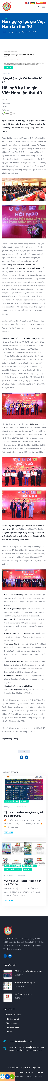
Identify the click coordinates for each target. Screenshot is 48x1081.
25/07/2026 (8, 875)
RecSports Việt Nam (23, 994)
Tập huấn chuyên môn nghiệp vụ (28, 971)
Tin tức (8, 67)
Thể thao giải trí (12, 866)
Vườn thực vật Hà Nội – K (25, 982)
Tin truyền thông (13, 869)
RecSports (24, 751)
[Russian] (38, 3)
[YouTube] (26, 757)
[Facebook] (21, 757)
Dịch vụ (36, 1068)
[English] (26, 3)
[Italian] (35, 3)
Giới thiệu (25, 1068)
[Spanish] (41, 3)
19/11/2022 (6, 73)
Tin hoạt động (11, 801)
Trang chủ (13, 1068)
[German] (32, 3)
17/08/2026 (8, 807)
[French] (29, 3)
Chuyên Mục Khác (13, 1015)
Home (4, 32)
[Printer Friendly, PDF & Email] (24, 113)
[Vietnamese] (44, 3)
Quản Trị (22, 807)
